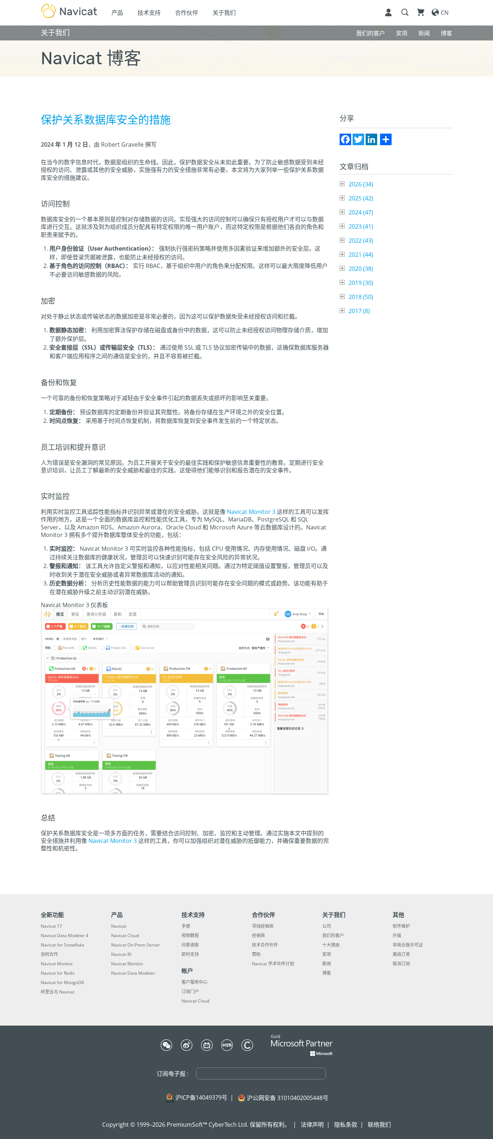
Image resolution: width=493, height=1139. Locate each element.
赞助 (256, 954)
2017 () (359, 311)
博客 (326, 973)
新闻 (326, 964)
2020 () (361, 269)
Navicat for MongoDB (62, 983)
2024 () (361, 212)
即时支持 (190, 954)
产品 (117, 13)
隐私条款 (345, 1125)
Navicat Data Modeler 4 (64, 936)
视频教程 (190, 936)
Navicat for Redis (58, 973)
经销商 (258, 936)
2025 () (361, 198)
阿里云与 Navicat (57, 992)
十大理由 (331, 945)
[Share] (386, 139)
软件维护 (401, 926)
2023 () (361, 226)
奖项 (326, 954)
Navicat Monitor (57, 964)
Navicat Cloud (125, 936)
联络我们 (379, 1125)
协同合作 (49, 954)
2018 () (361, 297)
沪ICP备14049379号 (201, 1097)
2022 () (361, 240)
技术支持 (149, 13)
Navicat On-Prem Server (135, 945)
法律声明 (312, 1125)
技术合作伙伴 (265, 945)
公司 (326, 926)
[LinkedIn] (371, 139)
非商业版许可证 (408, 945)
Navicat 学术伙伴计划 (273, 964)
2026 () (361, 184)
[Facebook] (345, 139)
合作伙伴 (186, 13)
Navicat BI (121, 954)
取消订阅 (401, 964)
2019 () (361, 283)
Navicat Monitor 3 (251, 512)
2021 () (361, 255)
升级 (397, 936)
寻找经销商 (263, 926)
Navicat (118, 926)
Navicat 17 (51, 926)
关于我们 (224, 13)
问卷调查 (190, 945)
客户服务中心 (195, 982)
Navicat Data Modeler (133, 973)
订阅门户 (190, 992)
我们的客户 (333, 936)
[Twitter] (358, 139)
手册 (186, 926)
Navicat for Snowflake (62, 945)
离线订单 (401, 954)
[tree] (396, 247)
